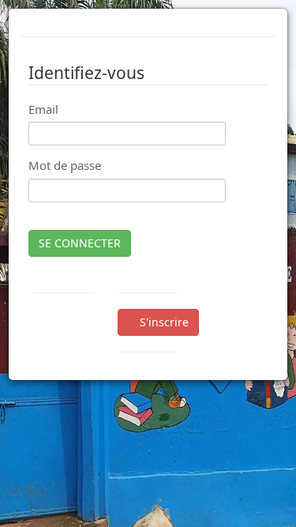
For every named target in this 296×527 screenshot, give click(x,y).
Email (43, 109)
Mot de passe (64, 165)
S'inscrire (163, 321)
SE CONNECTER (80, 242)
